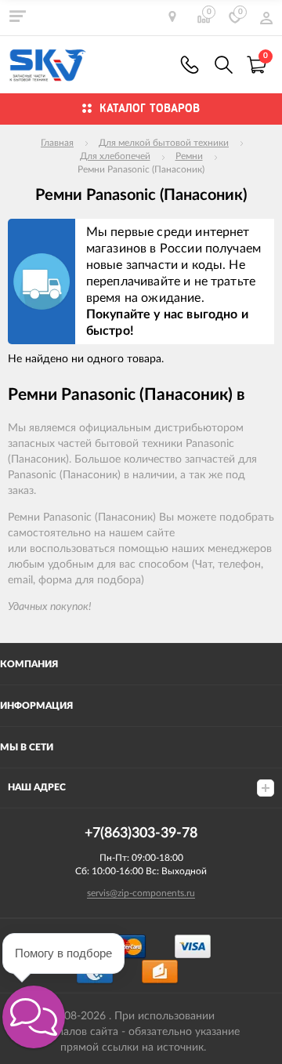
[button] (33, 1017)
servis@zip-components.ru (141, 893)
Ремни (189, 156)
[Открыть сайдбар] (17, 15)
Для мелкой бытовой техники (164, 142)
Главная (57, 142)
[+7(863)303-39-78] (189, 65)
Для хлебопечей (115, 156)
